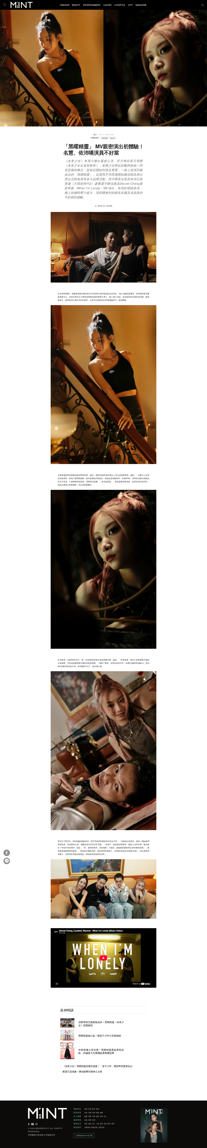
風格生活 (77, 1123)
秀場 (97, 1109)
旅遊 (89, 1123)
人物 (97, 1123)
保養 (89, 1112)
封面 (101, 1116)
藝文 (109, 1123)
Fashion (64, 4)
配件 (93, 1109)
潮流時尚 (77, 1109)
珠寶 (89, 1120)
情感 (105, 1123)
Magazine (141, 4)
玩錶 (86, 1120)
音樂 (93, 1116)
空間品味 (101, 1127)
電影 (89, 1116)
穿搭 (89, 1109)
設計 (93, 1123)
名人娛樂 (77, 1116)
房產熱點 (87, 1127)
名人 (105, 1116)
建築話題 (94, 1127)
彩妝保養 (77, 1112)
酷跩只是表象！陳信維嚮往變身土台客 (82, 1071)
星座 (101, 1123)
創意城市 (77, 1127)
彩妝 (86, 1112)
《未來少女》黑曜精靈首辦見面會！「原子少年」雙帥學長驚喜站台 (98, 1066)
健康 (101, 1112)
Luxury (107, 4)
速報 (86, 1109)
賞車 (112, 1123)
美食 (86, 1123)
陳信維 (112, 138)
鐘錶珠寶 (77, 1120)
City (130, 4)
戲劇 (86, 1116)
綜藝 (97, 1116)
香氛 (93, 1112)
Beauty (76, 4)
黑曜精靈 (104, 138)
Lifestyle (119, 4)
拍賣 (93, 1120)
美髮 (97, 1112)
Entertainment (91, 4)
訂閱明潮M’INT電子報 (84, 1135)
